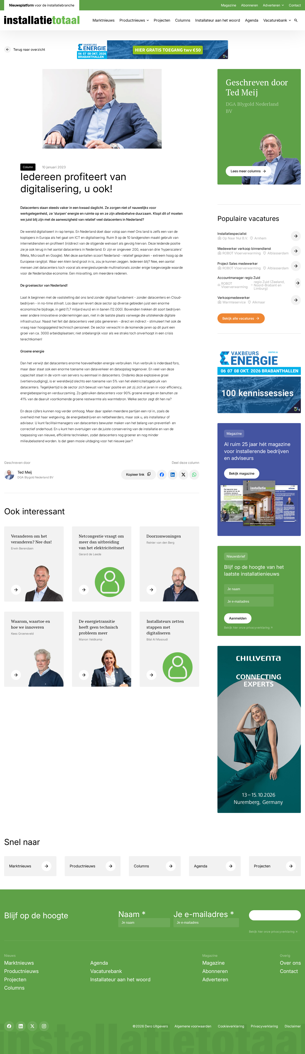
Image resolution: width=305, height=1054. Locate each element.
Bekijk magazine (241, 473)
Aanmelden (237, 618)
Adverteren (215, 979)
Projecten (162, 20)
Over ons (290, 963)
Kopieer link (135, 474)
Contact (295, 5)
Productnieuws (132, 20)
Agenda (251, 20)
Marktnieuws (104, 20)
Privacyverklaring (264, 1026)
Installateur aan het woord (217, 20)
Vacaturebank (275, 20)
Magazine (228, 5)
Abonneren (249, 5)
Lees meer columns (246, 171)
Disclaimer (293, 1026)
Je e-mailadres (203, 914)
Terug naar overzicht (29, 49)
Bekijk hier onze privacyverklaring (247, 627)
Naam (132, 914)
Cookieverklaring (231, 1026)
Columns (182, 20)
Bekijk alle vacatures (238, 318)
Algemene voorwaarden (192, 1026)
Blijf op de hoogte (36, 915)
